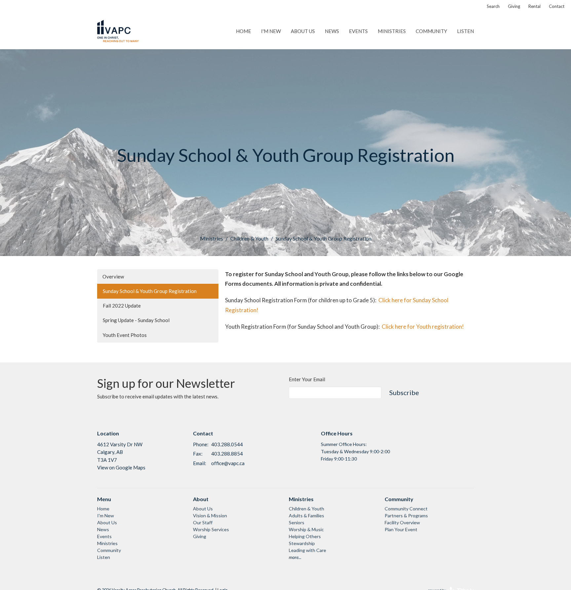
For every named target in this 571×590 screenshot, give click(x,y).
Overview (113, 276)
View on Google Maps (121, 467)
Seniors (296, 522)
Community (431, 31)
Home (243, 31)
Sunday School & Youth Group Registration (150, 291)
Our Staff (202, 522)
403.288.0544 (227, 444)
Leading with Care (307, 550)
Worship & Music (306, 529)
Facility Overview (402, 522)
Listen (465, 31)
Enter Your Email (307, 379)
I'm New (271, 31)
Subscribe (404, 392)
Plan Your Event (401, 529)
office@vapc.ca (228, 463)
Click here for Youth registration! (423, 326)
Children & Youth (249, 238)
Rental (534, 6)
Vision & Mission (210, 515)
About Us (303, 31)
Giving (514, 6)
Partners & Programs (406, 515)
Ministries (392, 31)
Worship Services (211, 529)
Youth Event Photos (125, 335)
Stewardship (302, 543)
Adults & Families (306, 515)
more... (295, 557)
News (332, 31)
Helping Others (305, 536)
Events (358, 31)
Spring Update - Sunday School (136, 320)
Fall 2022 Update (122, 306)
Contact (556, 6)
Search (493, 6)
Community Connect (406, 508)
